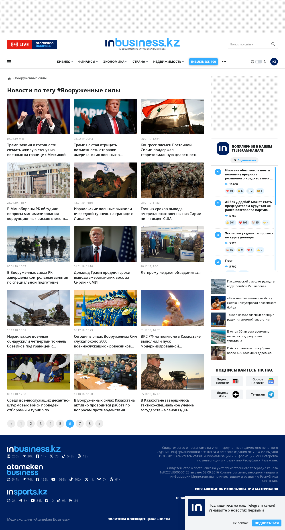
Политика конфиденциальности (139, 519)
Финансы (86, 61)
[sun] (252, 61)
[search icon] (273, 44)
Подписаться (267, 523)
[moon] (265, 61)
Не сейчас (240, 523)
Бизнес (63, 61)
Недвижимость (167, 61)
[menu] (9, 61)
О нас (181, 498)
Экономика (113, 61)
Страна (138, 61)
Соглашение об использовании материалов (236, 489)
